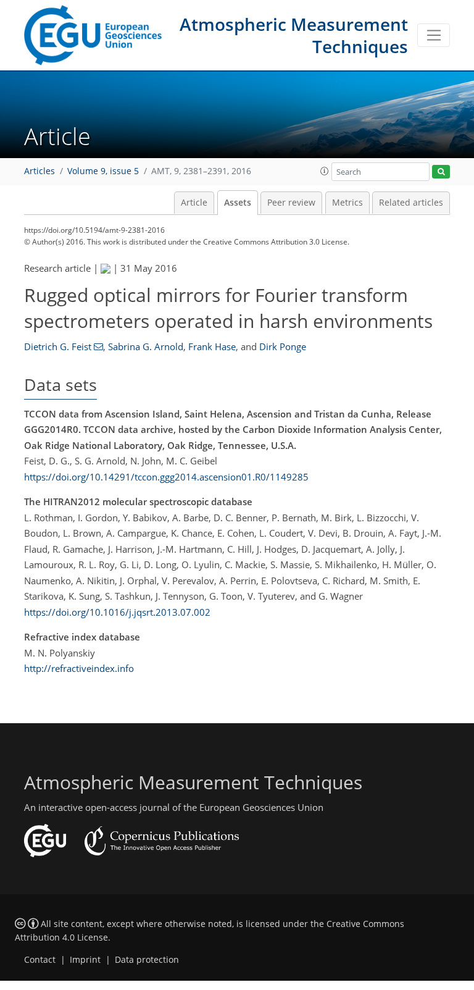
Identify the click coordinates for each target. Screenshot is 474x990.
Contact (40, 959)
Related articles (411, 202)
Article (194, 202)
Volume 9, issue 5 (103, 171)
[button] (324, 171)
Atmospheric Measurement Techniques (294, 35)
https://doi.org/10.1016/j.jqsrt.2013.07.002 (117, 612)
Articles (39, 171)
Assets (237, 202)
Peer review (291, 202)
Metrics (347, 202)
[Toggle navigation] (433, 35)
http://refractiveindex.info (79, 668)
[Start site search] (441, 172)
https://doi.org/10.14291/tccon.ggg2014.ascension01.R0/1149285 (166, 477)
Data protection (147, 959)
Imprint (85, 959)
